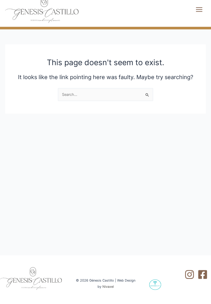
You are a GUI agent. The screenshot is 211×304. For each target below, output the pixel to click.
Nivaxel (108, 287)
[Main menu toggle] (199, 9)
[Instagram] (189, 274)
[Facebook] (203, 274)
